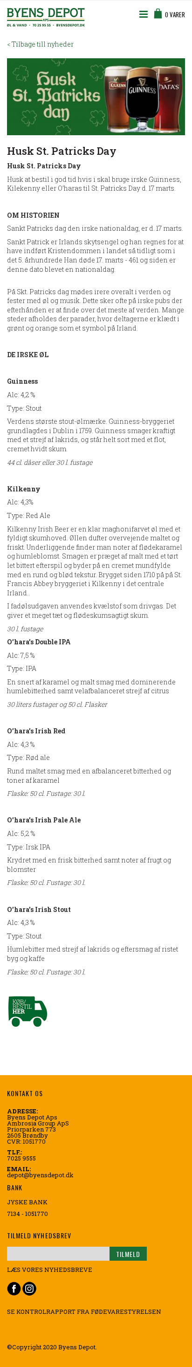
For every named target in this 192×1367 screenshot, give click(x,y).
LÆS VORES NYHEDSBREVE (49, 1269)
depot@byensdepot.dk (40, 1175)
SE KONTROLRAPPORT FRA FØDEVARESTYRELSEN (84, 1311)
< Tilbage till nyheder (40, 44)
